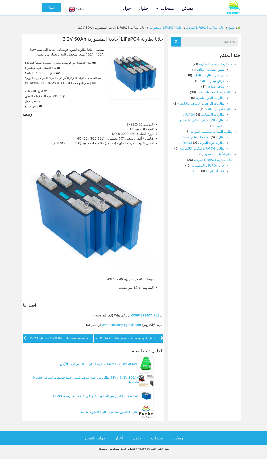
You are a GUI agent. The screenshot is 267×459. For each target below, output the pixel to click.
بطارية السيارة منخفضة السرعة (211, 132)
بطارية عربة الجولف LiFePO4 (202, 143)
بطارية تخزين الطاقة (219, 109)
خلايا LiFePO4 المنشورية (208, 165)
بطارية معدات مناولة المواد (214, 92)
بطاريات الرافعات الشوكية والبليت (202, 103)
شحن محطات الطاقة (210, 70)
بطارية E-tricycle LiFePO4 (203, 137)
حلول (143, 8)
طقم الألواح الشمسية (218, 154)
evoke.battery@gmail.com (121, 325)
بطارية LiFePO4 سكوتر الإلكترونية (201, 148)
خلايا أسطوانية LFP (208, 171)
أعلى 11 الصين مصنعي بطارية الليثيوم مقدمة (109, 412)
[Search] (176, 42)
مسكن (188, 8)
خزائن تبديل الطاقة (212, 81)
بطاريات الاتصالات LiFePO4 (203, 115)
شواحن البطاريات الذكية (208, 75)
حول (127, 8)
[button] (51, 7)
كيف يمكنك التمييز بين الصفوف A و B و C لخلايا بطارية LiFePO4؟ (95, 396)
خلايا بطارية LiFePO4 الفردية (213, 160)
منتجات (167, 8)
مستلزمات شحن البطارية (215, 64)
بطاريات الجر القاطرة (210, 98)
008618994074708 (145, 315)
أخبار (119, 438)
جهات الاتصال (94, 438)
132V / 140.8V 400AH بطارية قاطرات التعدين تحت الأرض (99, 364)
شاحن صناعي (215, 86)
